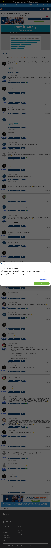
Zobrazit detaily (43, 279)
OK (41, 283)
